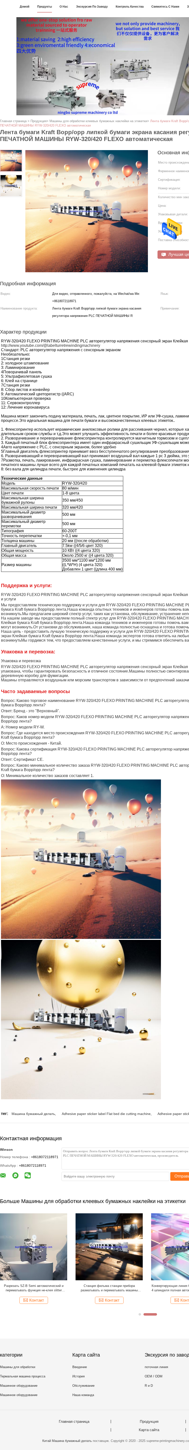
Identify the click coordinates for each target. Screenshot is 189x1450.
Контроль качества (130, 6)
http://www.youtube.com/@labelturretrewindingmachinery (50, 345)
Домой (24, 6)
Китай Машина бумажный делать (67, 1441)
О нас (64, 6)
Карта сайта (149, 1430)
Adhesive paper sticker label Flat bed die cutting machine (106, 1114)
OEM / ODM (153, 1376)
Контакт (29, 1300)
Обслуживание (83, 1385)
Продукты (44, 6)
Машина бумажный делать (33, 1114)
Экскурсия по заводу (92, 6)
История (78, 1376)
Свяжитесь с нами (165, 6)
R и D (149, 1385)
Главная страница (74, 1421)
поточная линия (156, 1367)
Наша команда (83, 1395)
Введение (79, 1367)
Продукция (149, 1421)
